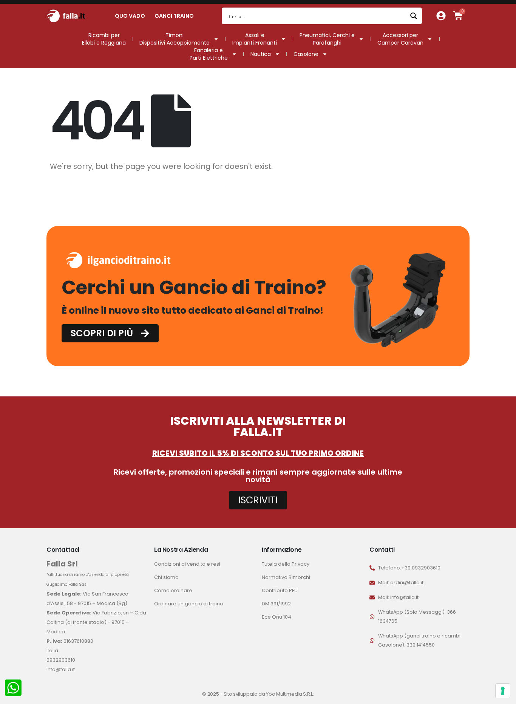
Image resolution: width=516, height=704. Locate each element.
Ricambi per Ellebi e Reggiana (104, 38)
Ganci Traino (174, 16)
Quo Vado (130, 16)
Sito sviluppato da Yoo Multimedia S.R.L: (269, 694)
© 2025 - (212, 694)
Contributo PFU (280, 590)
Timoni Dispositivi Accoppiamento (174, 38)
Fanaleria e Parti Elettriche (209, 54)
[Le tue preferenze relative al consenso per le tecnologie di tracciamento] (503, 691)
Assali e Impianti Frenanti (254, 38)
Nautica (260, 54)
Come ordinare (173, 590)
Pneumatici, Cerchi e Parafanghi (327, 38)
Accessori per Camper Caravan (400, 38)
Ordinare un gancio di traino (188, 603)
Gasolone (306, 54)
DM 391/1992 (276, 603)
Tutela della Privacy (285, 564)
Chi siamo (166, 577)
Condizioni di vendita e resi (187, 564)
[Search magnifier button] (413, 16)
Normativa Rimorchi (286, 577)
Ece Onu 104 (276, 616)
